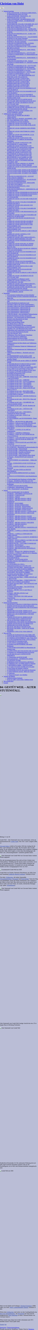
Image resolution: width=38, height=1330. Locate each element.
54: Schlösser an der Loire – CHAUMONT (19, 384)
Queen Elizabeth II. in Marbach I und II (18, 106)
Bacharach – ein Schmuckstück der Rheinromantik (21, 317)
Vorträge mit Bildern (9, 676)
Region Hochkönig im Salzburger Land (18, 303)
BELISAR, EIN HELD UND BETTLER (19, 626)
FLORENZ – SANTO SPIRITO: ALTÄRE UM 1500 (22, 540)
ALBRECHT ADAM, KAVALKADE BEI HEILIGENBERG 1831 (19, 228)
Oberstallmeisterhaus (6, 879)
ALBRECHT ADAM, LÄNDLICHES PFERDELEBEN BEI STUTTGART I (18, 85)
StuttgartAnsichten (9, 11)
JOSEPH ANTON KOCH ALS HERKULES (20, 623)
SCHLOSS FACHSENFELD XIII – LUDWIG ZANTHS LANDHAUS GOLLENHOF (20, 44)
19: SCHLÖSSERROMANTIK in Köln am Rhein (21, 639)
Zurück (2, 1324)
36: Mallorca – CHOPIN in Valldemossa (18, 433)
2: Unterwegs (11, 673)
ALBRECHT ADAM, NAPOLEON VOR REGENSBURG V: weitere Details (19, 143)
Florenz (6, 490)
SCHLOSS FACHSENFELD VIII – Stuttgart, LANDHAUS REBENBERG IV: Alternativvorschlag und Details (22, 62)
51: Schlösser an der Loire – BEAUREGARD (20, 391)
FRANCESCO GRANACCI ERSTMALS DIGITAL (22, 604)
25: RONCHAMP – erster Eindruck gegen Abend (21, 455)
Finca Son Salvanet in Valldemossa (17, 336)
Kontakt (6, 683)
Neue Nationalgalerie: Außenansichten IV (18, 307)
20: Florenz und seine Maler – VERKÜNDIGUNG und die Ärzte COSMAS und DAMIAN (21, 581)
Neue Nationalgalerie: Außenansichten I (18, 312)
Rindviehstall (25, 879)
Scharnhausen (11, 885)
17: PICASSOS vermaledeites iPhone (17, 642)
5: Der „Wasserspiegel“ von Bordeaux (17, 489)
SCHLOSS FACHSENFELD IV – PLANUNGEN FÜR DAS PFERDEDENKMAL (21, 180)
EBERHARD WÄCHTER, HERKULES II (19, 610)
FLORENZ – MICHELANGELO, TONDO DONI (21, 511)
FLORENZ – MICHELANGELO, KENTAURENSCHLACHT (17, 524)
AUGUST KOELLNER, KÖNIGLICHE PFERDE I (22, 171)
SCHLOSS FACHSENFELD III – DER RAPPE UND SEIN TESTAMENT (21, 183)
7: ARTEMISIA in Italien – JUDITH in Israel (19, 665)
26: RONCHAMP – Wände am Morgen (18, 453)
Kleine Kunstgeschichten (10, 602)
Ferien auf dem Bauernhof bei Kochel (17, 332)
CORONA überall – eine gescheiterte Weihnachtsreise (22, 314)
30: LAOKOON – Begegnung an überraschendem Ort (22, 447)
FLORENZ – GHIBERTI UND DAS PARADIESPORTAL (17, 557)
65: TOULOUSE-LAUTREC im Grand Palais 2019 (21, 367)
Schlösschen (9, 877)
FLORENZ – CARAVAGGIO (15, 495)
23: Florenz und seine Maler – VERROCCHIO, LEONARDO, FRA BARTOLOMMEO (20, 571)
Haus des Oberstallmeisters (7, 1313)
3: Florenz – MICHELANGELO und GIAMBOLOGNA (17, 593)
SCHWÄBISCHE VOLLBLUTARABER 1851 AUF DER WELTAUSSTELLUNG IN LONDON (22, 24)
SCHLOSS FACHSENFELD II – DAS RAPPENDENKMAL (18, 186)
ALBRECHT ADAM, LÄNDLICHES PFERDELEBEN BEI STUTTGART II (18, 82)
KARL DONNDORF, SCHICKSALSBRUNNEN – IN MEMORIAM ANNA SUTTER (22, 13)
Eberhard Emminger (26, 1306)
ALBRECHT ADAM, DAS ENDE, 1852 (19, 123)
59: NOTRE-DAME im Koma (15, 375)
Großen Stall (14, 841)
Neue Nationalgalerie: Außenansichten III (18, 309)
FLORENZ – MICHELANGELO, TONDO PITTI (21, 517)
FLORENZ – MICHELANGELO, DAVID (19, 516)
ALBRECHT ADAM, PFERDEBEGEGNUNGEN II (22, 192)
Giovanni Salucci (5, 846)
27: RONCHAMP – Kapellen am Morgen (19, 452)
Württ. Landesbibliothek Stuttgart (19, 1307)
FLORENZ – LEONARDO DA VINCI (18, 546)
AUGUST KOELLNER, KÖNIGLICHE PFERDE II (22, 170)
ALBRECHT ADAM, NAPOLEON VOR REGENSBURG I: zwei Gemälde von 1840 (19, 156)
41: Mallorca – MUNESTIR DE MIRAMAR (20, 421)
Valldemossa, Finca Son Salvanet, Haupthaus (19, 335)
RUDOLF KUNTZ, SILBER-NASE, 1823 (19, 158)
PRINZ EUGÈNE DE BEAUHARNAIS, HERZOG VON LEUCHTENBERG (22, 249)
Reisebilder (7, 293)
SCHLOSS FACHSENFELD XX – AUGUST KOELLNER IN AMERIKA (20, 177)
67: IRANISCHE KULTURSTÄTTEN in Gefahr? (21, 364)
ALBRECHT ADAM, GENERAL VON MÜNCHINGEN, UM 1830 (18, 234)
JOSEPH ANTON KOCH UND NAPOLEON (20, 606)
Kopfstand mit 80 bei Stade (14, 320)
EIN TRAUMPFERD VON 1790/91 (17, 120)
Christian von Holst (12, 3)
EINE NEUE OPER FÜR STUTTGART (19, 27)
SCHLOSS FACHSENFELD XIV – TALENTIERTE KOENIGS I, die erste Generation (22, 40)
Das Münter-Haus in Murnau (15, 324)
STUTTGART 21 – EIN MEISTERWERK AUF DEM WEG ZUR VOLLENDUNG (21, 76)
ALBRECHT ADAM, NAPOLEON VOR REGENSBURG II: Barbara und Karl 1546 (19, 153)
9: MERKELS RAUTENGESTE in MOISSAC (20, 662)
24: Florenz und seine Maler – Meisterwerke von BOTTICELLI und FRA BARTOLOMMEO (20, 568)
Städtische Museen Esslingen (17, 874)
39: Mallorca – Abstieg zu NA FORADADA (19, 424)
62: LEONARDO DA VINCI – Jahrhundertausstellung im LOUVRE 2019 (19, 565)
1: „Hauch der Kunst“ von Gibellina (17, 675)
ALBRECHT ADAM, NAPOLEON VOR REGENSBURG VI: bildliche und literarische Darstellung (20, 139)
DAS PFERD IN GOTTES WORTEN (18, 122)
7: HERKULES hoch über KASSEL (17, 485)
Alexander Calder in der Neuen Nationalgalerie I (20, 304)
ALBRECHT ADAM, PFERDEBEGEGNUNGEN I (22, 194)
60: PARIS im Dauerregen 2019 (16, 373)
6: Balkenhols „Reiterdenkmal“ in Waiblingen (20, 487)
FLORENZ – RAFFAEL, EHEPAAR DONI (20, 508)
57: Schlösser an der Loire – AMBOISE (18, 380)
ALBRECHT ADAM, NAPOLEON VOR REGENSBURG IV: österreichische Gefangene (20, 146)
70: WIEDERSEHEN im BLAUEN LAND (19, 356)
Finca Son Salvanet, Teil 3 (14, 333)
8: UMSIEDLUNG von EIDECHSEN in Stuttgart (21, 663)
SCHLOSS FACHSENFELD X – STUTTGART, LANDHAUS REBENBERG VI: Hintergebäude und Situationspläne (22, 54)
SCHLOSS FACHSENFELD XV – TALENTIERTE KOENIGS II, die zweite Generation (22, 37)
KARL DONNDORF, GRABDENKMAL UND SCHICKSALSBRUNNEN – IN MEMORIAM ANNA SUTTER (21, 20)
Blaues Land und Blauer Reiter (15, 322)
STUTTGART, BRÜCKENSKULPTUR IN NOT (21, 101)
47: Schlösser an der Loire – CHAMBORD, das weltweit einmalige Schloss (20, 403)
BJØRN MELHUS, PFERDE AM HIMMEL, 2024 (21, 118)
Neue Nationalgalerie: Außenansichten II (18, 311)
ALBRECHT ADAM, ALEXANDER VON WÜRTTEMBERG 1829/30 (20, 111)
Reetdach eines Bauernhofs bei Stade (17, 319)
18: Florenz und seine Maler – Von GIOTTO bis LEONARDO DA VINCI (20, 587)
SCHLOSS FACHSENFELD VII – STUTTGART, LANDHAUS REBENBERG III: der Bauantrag (21, 66)
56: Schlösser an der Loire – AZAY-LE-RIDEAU (21, 381)
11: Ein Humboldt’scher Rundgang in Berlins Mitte (21, 479)
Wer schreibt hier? (9, 681)
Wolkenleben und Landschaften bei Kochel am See (21, 330)
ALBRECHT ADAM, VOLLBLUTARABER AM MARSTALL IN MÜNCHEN (21, 215)
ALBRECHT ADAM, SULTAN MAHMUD (20, 94)
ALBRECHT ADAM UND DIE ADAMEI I (20, 223)
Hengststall (15, 879)
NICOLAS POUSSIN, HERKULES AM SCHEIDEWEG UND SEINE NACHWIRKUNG (21, 621)
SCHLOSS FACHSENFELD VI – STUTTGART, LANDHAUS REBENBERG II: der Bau (21, 69)
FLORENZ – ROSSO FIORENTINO (18, 505)
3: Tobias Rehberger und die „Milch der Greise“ (20, 671)
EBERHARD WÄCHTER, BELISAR (18, 625)
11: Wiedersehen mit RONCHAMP (17, 657)
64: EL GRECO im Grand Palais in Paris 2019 (20, 368)
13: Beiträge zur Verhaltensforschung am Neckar (20, 652)
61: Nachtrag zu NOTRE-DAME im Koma (19, 372)
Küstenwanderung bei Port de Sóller (17, 338)
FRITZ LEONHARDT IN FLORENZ (18, 492)
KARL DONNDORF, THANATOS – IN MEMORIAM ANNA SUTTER (19, 16)
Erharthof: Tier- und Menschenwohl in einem (19, 328)
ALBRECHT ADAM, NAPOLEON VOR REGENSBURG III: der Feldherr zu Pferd (19, 149)
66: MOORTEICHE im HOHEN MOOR (18, 365)
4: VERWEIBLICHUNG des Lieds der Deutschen (21, 670)
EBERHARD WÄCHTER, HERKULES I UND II (21, 612)
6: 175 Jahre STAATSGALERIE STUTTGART (20, 667)
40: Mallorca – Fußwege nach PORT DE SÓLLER (21, 423)
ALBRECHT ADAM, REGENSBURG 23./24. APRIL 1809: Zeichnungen (20, 135)
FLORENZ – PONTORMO (15, 503)
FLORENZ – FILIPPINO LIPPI (16, 542)
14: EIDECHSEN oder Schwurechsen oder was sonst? (22, 651)
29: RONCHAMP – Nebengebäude (17, 449)
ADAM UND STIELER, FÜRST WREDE (19, 165)
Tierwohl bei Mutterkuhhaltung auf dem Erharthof (21, 327)
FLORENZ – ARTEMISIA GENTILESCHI (19, 493)
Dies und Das (7, 633)
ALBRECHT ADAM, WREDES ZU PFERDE (20, 163)
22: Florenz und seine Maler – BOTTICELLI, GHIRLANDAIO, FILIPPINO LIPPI (20, 574)
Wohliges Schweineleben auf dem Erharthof (19, 325)
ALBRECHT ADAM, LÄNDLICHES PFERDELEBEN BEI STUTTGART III (18, 79)
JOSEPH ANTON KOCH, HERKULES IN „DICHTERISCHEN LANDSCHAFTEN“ (19, 617)
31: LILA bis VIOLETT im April (16, 445)
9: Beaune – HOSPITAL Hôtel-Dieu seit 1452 (20, 481)
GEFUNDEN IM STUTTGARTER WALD (19, 99)
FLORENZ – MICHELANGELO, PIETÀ (19, 498)
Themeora (31, 1329)
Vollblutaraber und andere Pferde (13, 114)
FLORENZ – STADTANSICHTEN (17, 559)
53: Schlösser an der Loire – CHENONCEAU (20, 386)
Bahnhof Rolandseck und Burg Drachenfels (19, 315)
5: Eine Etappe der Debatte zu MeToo (17, 668)
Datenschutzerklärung (13, 1327)
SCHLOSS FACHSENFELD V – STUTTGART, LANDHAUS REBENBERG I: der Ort (21, 72)
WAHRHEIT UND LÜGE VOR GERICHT (20, 631)
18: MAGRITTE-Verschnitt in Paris (17, 641)
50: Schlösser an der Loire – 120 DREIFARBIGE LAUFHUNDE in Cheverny (21, 393)
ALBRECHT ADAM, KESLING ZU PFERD (20, 243)
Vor (5, 1324)
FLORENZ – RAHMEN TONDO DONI (19, 509)
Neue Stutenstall (12, 1315)
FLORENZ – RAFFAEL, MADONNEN (19, 506)
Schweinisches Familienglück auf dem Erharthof (20, 295)
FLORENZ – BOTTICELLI (15, 545)
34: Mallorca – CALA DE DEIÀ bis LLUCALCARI (22, 437)
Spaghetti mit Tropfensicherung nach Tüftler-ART (21, 634)
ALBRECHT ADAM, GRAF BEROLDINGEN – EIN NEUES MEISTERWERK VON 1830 (21, 238)
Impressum (3, 1327)
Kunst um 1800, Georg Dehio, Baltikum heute (20, 679)
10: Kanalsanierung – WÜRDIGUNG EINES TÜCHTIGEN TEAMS (20, 659)
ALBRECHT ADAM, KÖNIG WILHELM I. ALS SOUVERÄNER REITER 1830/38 (21, 108)
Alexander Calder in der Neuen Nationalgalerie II (21, 306)
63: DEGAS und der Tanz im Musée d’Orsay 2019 (21, 370)
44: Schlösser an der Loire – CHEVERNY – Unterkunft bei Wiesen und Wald (19, 412)
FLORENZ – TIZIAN (13, 497)
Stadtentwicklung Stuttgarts (14, 678)
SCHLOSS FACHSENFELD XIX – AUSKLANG (21, 29)
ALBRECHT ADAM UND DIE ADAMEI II (20, 221)
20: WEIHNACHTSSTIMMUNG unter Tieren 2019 (22, 638)
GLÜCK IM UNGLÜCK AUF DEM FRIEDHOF (21, 636)
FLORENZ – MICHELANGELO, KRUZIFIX (20, 522)
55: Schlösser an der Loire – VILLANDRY (19, 383)
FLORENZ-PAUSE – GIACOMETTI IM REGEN (21, 543)
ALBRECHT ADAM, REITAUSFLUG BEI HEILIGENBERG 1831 (20, 225)
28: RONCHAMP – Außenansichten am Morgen (20, 450)
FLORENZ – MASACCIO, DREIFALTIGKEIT (21, 551)
